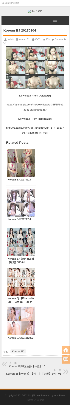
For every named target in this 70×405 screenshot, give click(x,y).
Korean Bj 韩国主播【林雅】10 (27, 366)
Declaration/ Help (10, 3)
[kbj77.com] (35, 11)
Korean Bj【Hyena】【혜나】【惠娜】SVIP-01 (33, 373)
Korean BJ (24, 39)
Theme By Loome (35, 400)
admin (11, 39)
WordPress (59, 395)
